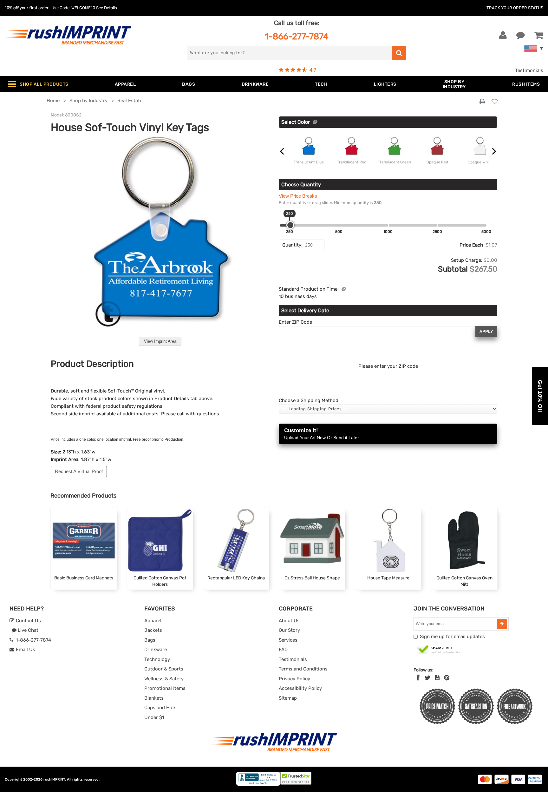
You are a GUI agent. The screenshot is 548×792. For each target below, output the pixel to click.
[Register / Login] (503, 35)
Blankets (154, 698)
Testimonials (529, 70)
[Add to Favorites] (495, 102)
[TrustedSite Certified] (439, 650)
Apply (486, 331)
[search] (399, 53)
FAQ (283, 649)
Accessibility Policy (300, 688)
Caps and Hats (160, 707)
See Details (106, 7)
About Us (289, 621)
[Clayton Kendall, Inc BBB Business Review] (258, 784)
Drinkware (155, 649)
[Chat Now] (520, 35)
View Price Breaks (298, 196)
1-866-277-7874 (297, 36)
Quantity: (292, 245)
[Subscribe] (502, 624)
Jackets (153, 630)
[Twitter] (428, 678)
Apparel (152, 621)
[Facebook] (418, 678)
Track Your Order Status (514, 7)
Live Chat (27, 630)
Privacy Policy (294, 679)
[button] (540, 396)
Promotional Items (165, 688)
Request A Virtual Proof (79, 471)
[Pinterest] (446, 678)
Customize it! (322, 433)
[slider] (290, 225)
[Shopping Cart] (538, 35)
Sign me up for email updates (452, 636)
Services (288, 640)
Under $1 (154, 717)
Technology (157, 659)
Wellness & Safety (164, 679)
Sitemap (288, 698)
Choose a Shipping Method (308, 400)
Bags (149, 640)
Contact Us (28, 621)
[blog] (437, 678)
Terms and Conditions (303, 669)
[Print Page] (482, 101)
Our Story (289, 630)
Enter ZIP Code (295, 322)
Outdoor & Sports (163, 669)
